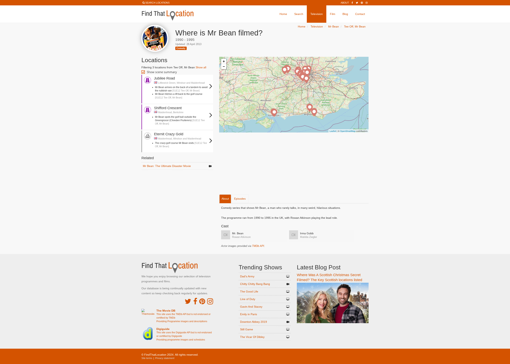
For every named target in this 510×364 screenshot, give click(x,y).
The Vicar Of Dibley (252, 336)
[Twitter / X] (357, 2)
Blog (345, 14)
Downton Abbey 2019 (253, 321)
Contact (360, 14)
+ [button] (224, 61)
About (345, 2)
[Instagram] (367, 2)
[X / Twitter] (188, 301)
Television (316, 14)
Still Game (246, 329)
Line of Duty (247, 299)
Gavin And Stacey (251, 306)
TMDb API (258, 245)
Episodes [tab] (240, 198)
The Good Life (249, 291)
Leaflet (333, 130)
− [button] (224, 66)
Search (298, 14)
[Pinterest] (362, 2)
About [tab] (225, 198)
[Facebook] (352, 2)
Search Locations (157, 2)
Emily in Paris (248, 314)
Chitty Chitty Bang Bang (255, 284)
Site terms (146, 358)
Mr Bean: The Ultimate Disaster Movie (167, 166)
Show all (201, 67)
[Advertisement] (177, 182)
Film (332, 14)
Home (283, 14)
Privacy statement (164, 358)
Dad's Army (247, 276)
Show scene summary (162, 72)
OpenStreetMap (347, 130)
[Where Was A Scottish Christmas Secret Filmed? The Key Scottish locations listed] (333, 302)
